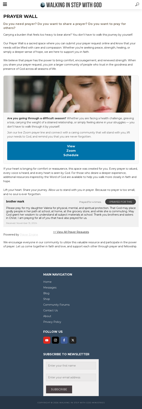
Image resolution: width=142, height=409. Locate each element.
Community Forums (56, 304)
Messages (49, 287)
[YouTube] (46, 340)
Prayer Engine (29, 234)
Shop (46, 299)
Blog (46, 293)
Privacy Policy (52, 322)
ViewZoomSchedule (71, 151)
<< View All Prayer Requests (71, 232)
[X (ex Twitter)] (72, 340)
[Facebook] (64, 340)
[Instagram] (55, 340)
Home (47, 281)
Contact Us (50, 310)
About (47, 316)
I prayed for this (120, 201)
